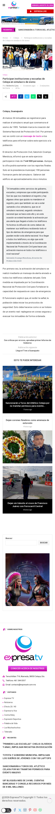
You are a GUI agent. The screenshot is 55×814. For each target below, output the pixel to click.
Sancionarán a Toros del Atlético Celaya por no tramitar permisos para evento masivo (26, 769)
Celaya (16, 38)
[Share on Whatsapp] (33, 96)
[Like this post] (14, 96)
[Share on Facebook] (20, 96)
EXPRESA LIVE (40, 11)
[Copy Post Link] (39, 96)
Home (5, 38)
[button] (6, 810)
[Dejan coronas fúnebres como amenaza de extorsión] (27, 446)
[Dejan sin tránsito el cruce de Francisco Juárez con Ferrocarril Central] (27, 482)
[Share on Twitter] (27, 96)
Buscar (8, 538)
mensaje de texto (32, 136)
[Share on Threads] (45, 96)
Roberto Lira (12, 86)
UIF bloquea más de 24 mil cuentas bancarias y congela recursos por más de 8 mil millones (27, 783)
